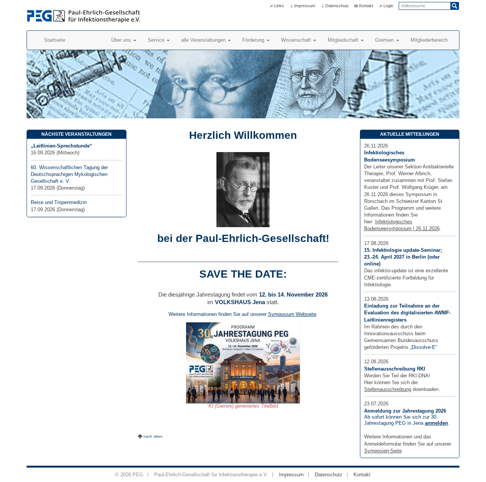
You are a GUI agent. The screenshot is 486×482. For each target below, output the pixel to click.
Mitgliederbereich (429, 40)
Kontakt (366, 5)
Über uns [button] (122, 40)
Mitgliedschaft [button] (344, 40)
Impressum (304, 5)
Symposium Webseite (292, 314)
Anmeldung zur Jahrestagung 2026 (405, 411)
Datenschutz (337, 5)
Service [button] (157, 40)
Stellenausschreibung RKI (394, 369)
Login (388, 5)
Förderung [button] (254, 40)
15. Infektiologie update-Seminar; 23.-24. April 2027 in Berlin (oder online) (403, 257)
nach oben (153, 436)
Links (279, 5)
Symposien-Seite (383, 451)
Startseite (54, 40)
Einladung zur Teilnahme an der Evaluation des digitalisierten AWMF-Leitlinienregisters (407, 312)
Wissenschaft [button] (296, 40)
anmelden (436, 423)
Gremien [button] (385, 40)
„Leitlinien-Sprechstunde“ (61, 146)
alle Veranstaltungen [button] (204, 40)
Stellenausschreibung (387, 389)
